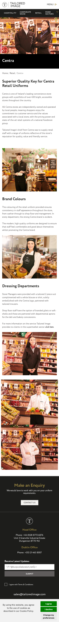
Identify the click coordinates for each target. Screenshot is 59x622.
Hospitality (10, 13)
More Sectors (49, 13)
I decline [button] (49, 609)
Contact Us (30, 502)
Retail (38, 13)
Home (5, 73)
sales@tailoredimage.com (30, 594)
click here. (49, 327)
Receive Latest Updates (17, 561)
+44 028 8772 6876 (33, 535)
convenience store (42, 94)
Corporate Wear (25, 13)
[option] (29, 43)
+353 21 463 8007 (33, 552)
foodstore (47, 120)
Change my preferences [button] (48, 616)
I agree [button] (48, 604)
